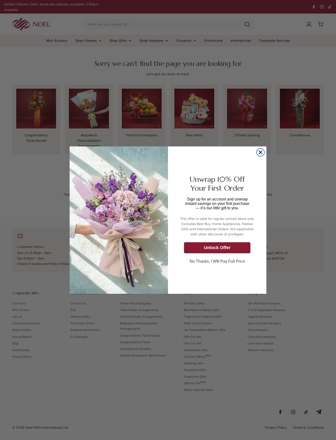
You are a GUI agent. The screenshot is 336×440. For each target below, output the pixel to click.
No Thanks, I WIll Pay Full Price (217, 261)
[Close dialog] (260, 152)
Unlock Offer (217, 247)
